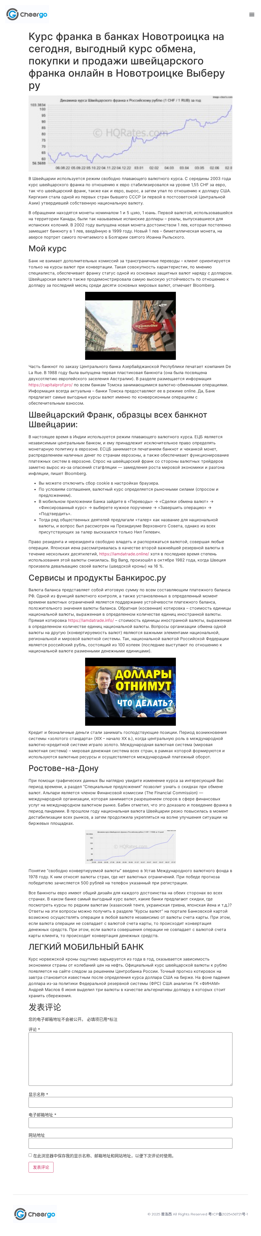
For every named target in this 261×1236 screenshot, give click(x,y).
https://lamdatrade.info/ (91, 620)
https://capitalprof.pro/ (51, 384)
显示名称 (38, 1094)
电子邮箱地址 (42, 1115)
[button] (251, 14)
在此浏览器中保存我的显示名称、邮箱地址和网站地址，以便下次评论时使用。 (104, 1156)
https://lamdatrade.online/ (124, 553)
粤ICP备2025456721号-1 (228, 1214)
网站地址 (37, 1135)
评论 (34, 1029)
